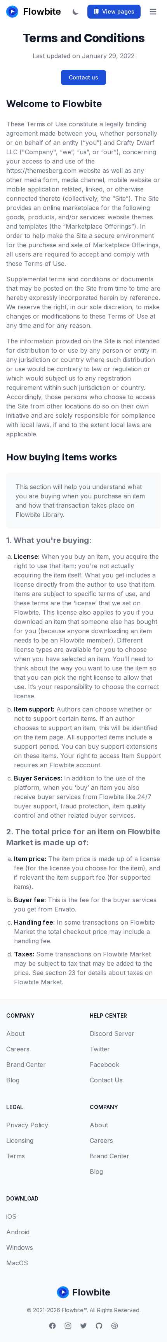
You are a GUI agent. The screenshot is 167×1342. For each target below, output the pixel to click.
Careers (18, 1049)
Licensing (19, 1140)
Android (18, 1232)
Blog (12, 1080)
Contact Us (106, 1080)
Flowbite (91, 1292)
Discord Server (112, 1033)
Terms (15, 1156)
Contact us (83, 77)
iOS (11, 1216)
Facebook (104, 1064)
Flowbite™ (74, 1310)
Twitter (100, 1049)
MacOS (17, 1263)
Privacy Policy (27, 1125)
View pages (118, 11)
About (15, 1033)
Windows (19, 1247)
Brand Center (26, 1064)
